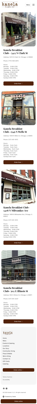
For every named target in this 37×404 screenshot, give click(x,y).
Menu (28, 5)
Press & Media (7, 353)
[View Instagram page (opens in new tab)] (7, 388)
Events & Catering (8, 343)
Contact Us (6, 359)
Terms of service (7, 377)
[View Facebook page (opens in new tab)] (4, 388)
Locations (6, 346)
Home (5, 338)
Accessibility (6, 379)
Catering (5, 364)
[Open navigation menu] (33, 5)
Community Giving (9, 351)
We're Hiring (7, 356)
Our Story (6, 348)
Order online (18, 401)
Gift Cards (6, 361)
